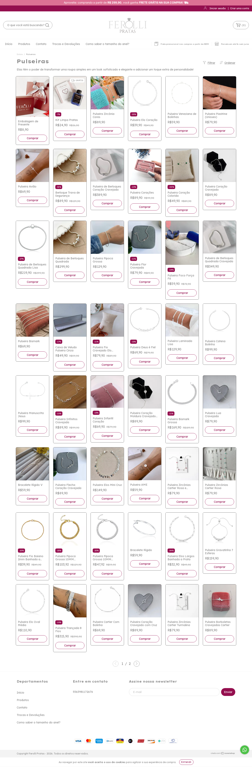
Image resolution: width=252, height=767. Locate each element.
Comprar (70, 134)
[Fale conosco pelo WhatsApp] (244, 749)
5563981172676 (83, 692)
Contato (41, 44)
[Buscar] (47, 25)
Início (8, 44)
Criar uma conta (239, 8)
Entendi (186, 762)
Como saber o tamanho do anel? (107, 44)
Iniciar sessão (217, 8)
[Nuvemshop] (223, 753)
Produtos (24, 44)
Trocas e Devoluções (66, 44)
